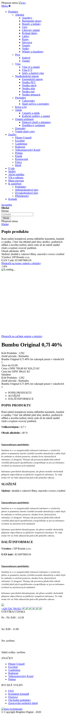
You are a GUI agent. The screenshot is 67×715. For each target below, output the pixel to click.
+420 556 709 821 (11, 608)
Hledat (5, 224)
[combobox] (17, 214)
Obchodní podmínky (19, 700)
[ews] (22, 2)
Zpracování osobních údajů (23, 703)
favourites (6, 204)
